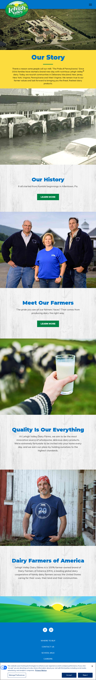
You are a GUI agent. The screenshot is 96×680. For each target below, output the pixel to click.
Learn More (48, 197)
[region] (48, 671)
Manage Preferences (17, 675)
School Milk (48, 653)
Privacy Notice (41, 670)
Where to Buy (48, 640)
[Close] (92, 666)
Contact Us (48, 647)
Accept (69, 675)
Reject (85, 675)
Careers (48, 659)
